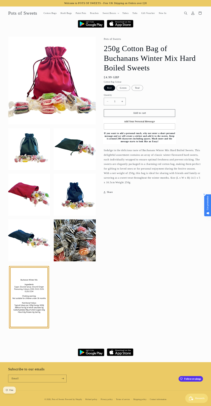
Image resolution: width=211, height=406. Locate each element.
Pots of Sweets (58, 399)
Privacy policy (107, 399)
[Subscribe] (62, 378)
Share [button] (110, 192)
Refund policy (91, 399)
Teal (137, 88)
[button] (110, 13)
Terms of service (123, 399)
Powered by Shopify (73, 399)
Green (123, 88)
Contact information (158, 399)
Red (109, 88)
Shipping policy (140, 399)
